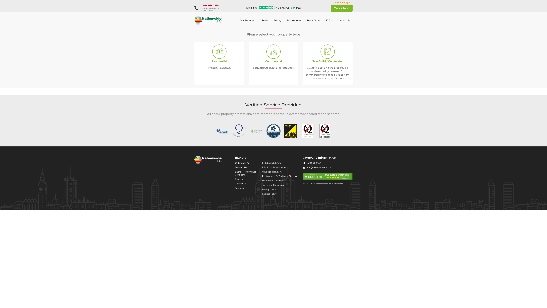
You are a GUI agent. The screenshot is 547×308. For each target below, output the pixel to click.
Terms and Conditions (273, 185)
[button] (248, 20)
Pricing (277, 20)
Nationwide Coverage (273, 180)
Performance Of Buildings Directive (280, 176)
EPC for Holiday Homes (274, 167)
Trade (265, 20)
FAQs (328, 20)
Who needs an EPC (272, 172)
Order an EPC (242, 163)
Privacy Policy (269, 189)
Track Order (313, 20)
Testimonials (294, 20)
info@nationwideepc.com (319, 167)
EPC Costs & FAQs (271, 163)
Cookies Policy (269, 194)
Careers (239, 179)
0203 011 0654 (210, 5)
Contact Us (343, 20)
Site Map (239, 188)
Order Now (342, 8)
